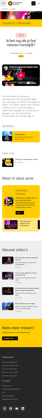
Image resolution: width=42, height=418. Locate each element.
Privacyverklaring (8, 396)
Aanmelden (8, 338)
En (39, 3)
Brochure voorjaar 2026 (10, 365)
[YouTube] (16, 408)
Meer (18, 213)
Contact (6, 380)
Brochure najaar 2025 (9, 369)
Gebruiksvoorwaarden (10, 399)
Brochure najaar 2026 (9, 362)
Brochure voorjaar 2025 (10, 372)
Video (14, 9)
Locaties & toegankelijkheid (11, 389)
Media (21, 56)
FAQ (3, 392)
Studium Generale (16, 23)
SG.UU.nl (5, 9)
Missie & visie (6, 386)
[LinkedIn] (22, 408)
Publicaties (7, 357)
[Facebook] (10, 408)
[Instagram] (4, 408)
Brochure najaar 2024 (9, 376)
